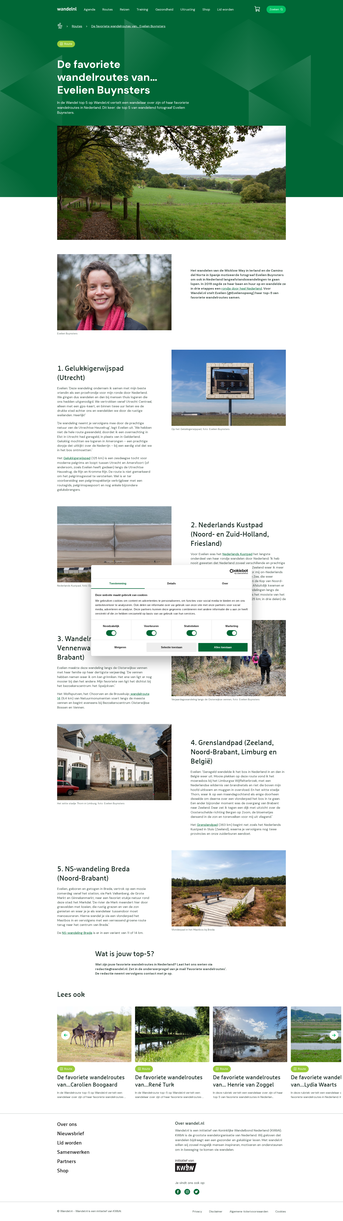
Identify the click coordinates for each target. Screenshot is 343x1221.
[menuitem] (67, 9)
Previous (65, 1035)
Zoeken (274, 9)
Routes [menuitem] (107, 9)
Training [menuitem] (142, 9)
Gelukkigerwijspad (76, 458)
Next (333, 1035)
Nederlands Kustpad (237, 554)
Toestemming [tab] (117, 583)
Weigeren (120, 647)
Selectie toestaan (171, 647)
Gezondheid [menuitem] (164, 9)
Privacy (197, 1211)
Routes (77, 26)
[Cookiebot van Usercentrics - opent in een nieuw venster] (232, 571)
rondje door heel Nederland (241, 288)
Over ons (67, 1124)
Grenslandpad (207, 825)
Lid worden (69, 1143)
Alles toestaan (223, 647)
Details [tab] (171, 583)
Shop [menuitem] (206, 9)
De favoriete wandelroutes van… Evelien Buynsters (128, 26)
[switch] (151, 633)
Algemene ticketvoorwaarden (249, 1211)
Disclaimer (215, 1211)
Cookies (280, 1211)
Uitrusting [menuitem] (187, 9)
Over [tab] (225, 583)
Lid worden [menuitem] (225, 9)
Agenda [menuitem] (89, 9)
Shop (62, 1170)
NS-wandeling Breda (77, 933)
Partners (66, 1161)
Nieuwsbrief (70, 1133)
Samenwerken (73, 1152)
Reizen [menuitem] (124, 9)
